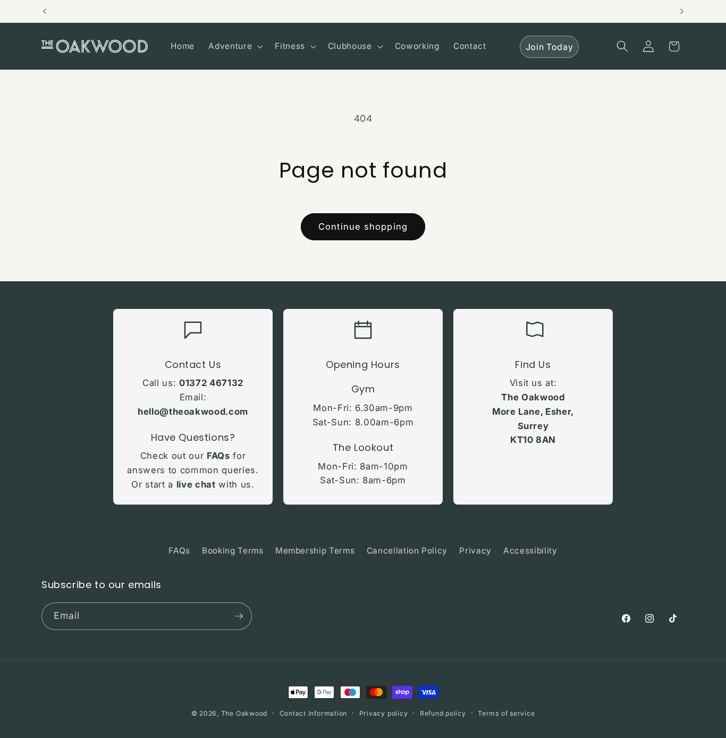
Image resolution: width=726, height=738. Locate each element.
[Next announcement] (682, 11)
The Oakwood (244, 713)
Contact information (314, 713)
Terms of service (506, 713)
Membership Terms (315, 551)
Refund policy (443, 713)
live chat (196, 484)
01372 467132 (211, 383)
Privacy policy (383, 713)
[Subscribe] (238, 616)
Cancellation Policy (407, 551)
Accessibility (530, 551)
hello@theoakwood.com (193, 411)
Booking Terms (233, 551)
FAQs (218, 455)
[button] (234, 46)
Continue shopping (363, 226)
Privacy (475, 551)
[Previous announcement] (44, 11)
